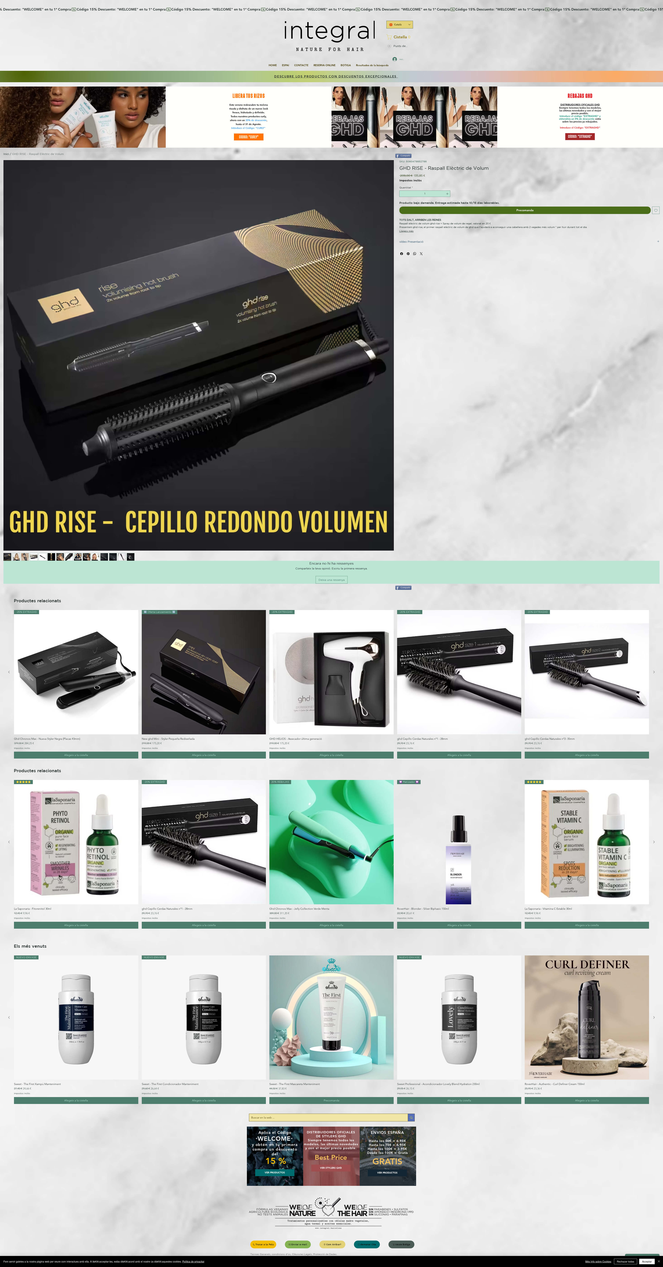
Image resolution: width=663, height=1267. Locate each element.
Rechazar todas (625, 1261)
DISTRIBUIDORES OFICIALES (577, 104)
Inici (6, 153)
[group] (331, 684)
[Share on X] (421, 254)
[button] (398, 37)
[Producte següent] (654, 672)
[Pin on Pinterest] (408, 254)
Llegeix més (406, 231)
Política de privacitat (193, 1261)
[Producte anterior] (9, 672)
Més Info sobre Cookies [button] (598, 1261)
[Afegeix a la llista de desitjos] (656, 210)
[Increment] (447, 194)
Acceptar (647, 1261)
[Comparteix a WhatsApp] (415, 254)
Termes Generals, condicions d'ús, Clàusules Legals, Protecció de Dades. (293, 1254)
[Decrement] (402, 194)
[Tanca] (659, 1261)
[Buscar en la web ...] (411, 1117)
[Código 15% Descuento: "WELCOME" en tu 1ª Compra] (331, 9)
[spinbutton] (424, 194)
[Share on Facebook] (402, 254)
